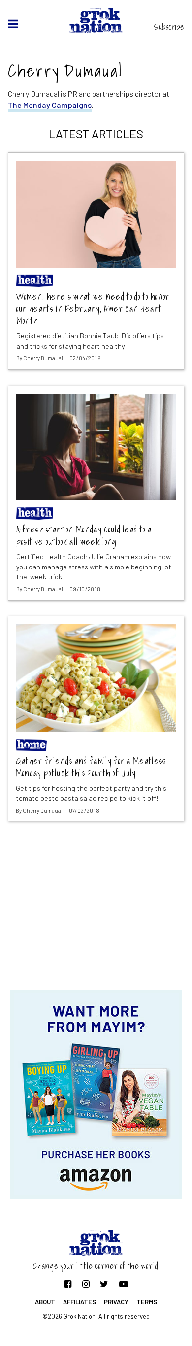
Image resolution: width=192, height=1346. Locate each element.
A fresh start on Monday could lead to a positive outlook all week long (84, 536)
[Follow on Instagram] (86, 1283)
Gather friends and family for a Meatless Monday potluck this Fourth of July (91, 767)
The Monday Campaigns (50, 104)
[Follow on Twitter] (104, 1283)
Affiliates (79, 1302)
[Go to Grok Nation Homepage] (96, 20)
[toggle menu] (13, 23)
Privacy (116, 1302)
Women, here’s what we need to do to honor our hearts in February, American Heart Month (93, 309)
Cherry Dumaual (43, 358)
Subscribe (169, 26)
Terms (146, 1302)
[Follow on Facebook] (67, 1283)
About (45, 1302)
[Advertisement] (96, 910)
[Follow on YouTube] (123, 1283)
